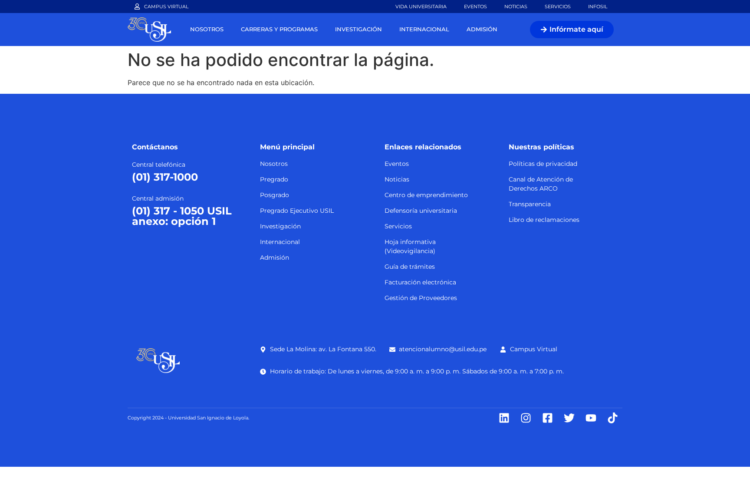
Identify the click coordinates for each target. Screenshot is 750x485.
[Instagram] (526, 418)
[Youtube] (591, 418)
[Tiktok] (612, 418)
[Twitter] (569, 418)
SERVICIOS (558, 6)
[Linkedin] (504, 418)
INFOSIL (597, 6)
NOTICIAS (515, 6)
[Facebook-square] (547, 418)
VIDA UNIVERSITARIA (421, 6)
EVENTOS (475, 6)
